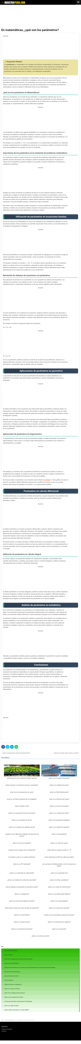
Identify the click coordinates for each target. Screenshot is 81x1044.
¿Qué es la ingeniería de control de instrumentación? (16, 753)
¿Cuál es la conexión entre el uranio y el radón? (66, 753)
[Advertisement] (40, 16)
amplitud (47, 480)
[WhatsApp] (16, 747)
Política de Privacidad (7, 1029)
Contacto (4, 1031)
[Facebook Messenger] (7, 747)
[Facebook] (3, 747)
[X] (12, 747)
